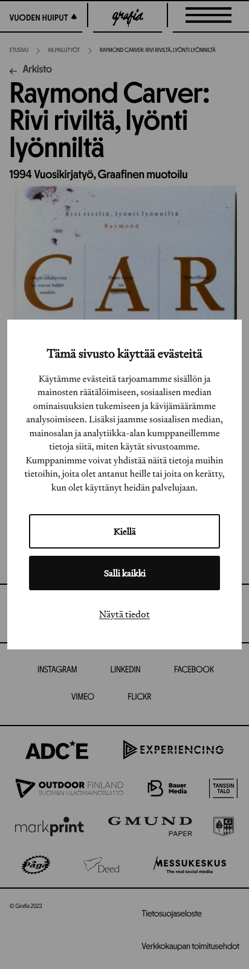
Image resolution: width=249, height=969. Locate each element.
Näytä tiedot (124, 613)
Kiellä (125, 531)
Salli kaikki (125, 573)
